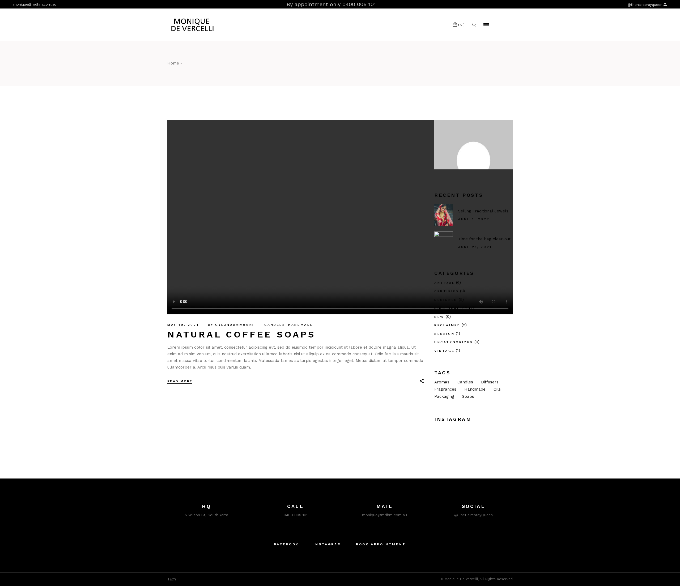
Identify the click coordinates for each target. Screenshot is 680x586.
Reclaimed (447, 325)
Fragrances (445, 389)
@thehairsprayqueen (644, 5)
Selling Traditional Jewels (483, 211)
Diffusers (490, 382)
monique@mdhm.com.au (34, 4)
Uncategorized (453, 342)
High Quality (451, 308)
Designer (445, 300)
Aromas (441, 382)
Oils (497, 389)
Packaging (444, 396)
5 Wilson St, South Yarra (206, 515)
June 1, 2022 (474, 219)
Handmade (300, 325)
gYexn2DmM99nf (235, 325)
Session (444, 334)
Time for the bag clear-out (484, 239)
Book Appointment (381, 544)
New (439, 317)
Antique (444, 283)
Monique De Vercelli (461, 579)
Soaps (468, 396)
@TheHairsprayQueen (473, 515)
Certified (446, 291)
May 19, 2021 (183, 325)
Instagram (327, 544)
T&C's (172, 579)
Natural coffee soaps (241, 334)
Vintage (444, 351)
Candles (274, 325)
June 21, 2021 (475, 247)
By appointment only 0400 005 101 (331, 4)
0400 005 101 (296, 515)
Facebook (286, 544)
